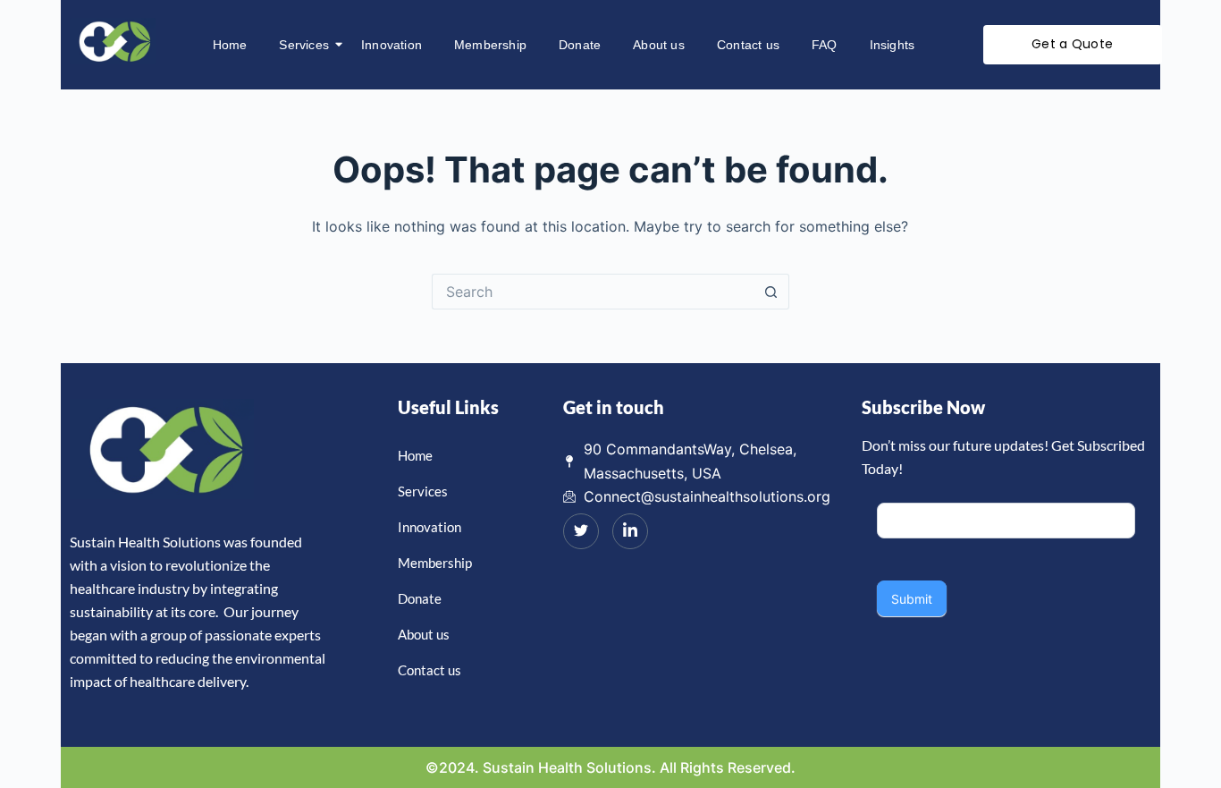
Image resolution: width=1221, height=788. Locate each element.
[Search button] (771, 291)
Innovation (391, 45)
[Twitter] (581, 531)
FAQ (825, 45)
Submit (911, 598)
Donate (580, 45)
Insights (892, 45)
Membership (490, 45)
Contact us (748, 45)
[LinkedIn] (630, 531)
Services (304, 45)
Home (230, 45)
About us (659, 45)
